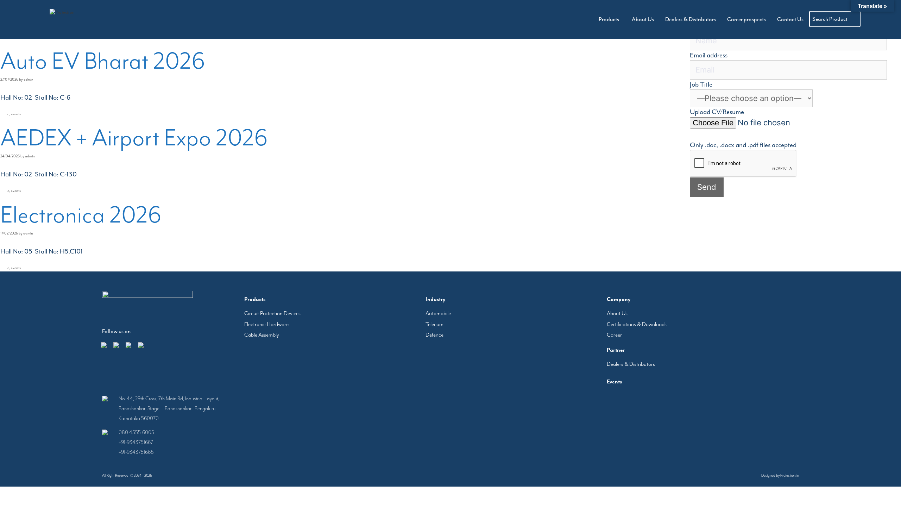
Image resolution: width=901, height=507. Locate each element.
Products (632, 19)
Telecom (434, 324)
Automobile (438, 313)
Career (614, 334)
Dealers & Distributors (706, 19)
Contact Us (793, 19)
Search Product (830, 19)
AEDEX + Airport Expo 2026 (133, 138)
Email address (708, 55)
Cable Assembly (261, 334)
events (16, 114)
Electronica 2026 (80, 215)
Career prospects (756, 19)
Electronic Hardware (266, 324)
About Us (665, 19)
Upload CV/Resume (717, 112)
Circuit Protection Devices (272, 313)
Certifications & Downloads (637, 324)
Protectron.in (789, 475)
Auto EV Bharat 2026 (102, 61)
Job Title (701, 84)
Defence (434, 334)
